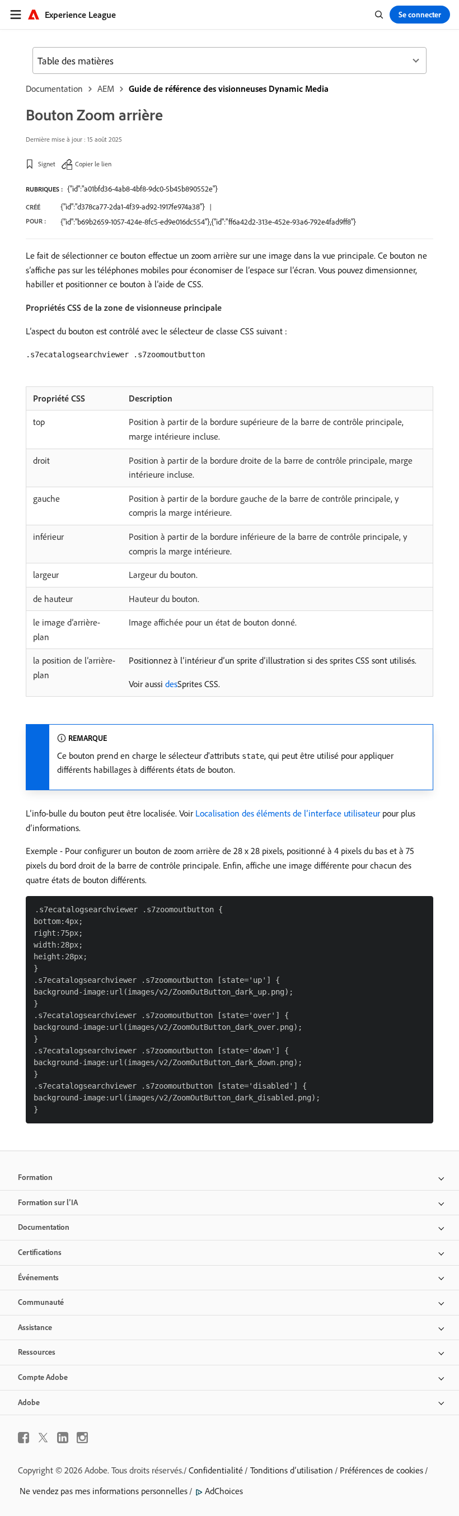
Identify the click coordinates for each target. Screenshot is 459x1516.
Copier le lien (93, 164)
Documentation (54, 88)
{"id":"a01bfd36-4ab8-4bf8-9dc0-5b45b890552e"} (142, 189)
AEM (105, 88)
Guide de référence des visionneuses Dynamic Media (229, 88)
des (171, 683)
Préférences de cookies (381, 1470)
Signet (46, 164)
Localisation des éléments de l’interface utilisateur (287, 813)
